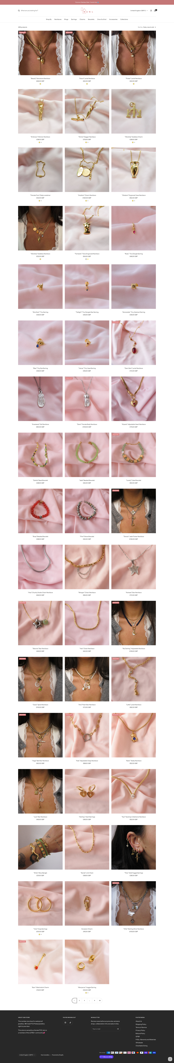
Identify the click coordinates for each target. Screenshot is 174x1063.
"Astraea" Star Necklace (134, 592)
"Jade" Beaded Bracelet (87, 480)
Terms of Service (141, 1027)
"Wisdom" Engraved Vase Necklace (134, 195)
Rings (66, 19)
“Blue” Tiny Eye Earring (40, 368)
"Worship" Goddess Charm (134, 137)
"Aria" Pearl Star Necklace (87, 705)
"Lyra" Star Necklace (40, 817)
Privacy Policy (140, 1030)
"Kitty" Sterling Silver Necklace (133, 929)
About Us (139, 1021)
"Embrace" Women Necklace (40, 137)
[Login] (151, 10)
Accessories (113, 19)
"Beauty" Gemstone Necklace (40, 78)
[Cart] (155, 10)
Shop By (48, 19)
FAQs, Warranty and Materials (146, 1039)
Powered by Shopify (57, 1055)
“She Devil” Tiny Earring (40, 312)
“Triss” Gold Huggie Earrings (133, 873)
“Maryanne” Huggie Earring (87, 987)
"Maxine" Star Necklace (40, 648)
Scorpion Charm (87, 929)
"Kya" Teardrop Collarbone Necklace (134, 817)
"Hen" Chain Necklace (87, 648)
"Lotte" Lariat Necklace (133, 705)
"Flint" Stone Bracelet (87, 536)
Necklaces (57, 19)
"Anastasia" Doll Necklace (40, 424)
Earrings (74, 19)
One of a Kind (101, 19)
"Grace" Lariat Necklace (87, 78)
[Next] (99, 1000)
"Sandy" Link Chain (87, 873)
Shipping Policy (141, 1024)
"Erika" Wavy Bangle (40, 873)
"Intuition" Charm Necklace (87, 195)
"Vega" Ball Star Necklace (40, 761)
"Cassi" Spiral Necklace (40, 705)
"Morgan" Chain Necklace (87, 592)
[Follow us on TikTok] (70, 1022)
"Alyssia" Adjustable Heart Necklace (134, 424)
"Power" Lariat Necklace (134, 78)
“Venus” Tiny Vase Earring (87, 368)
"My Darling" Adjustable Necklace (133, 648)
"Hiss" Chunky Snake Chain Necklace (40, 592)
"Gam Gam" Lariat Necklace (133, 368)
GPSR (138, 1036)
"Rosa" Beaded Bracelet (40, 536)
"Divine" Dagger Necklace (87, 137)
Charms (82, 19)
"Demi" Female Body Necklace (87, 424)
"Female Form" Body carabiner (40, 195)
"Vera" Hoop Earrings (40, 929)
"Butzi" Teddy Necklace (133, 761)
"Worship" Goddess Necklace (40, 254)
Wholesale (139, 1043)
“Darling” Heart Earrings (87, 817)
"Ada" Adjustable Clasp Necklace (87, 761)
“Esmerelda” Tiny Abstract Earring (133, 312)
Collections (124, 19)
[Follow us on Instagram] (65, 1022)
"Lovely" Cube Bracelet (133, 480)
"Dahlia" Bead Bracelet (40, 480)
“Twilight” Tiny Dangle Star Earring (87, 312)
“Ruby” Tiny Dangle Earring (134, 254)
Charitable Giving (141, 1046)
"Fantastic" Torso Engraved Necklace (87, 254)
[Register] (118, 1029)
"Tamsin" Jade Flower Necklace (133, 536)
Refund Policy (140, 1033)
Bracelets (91, 19)
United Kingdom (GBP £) (138, 10)
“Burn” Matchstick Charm (40, 987)
